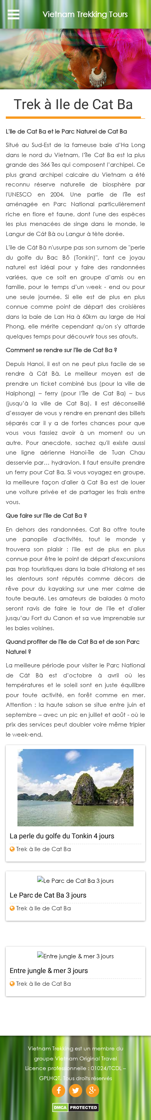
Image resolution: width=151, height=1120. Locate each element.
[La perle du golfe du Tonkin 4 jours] (75, 787)
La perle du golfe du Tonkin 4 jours (62, 836)
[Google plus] (92, 1090)
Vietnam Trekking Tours (85, 14)
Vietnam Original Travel (86, 1058)
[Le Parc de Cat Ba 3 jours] (75, 880)
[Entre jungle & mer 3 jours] (75, 956)
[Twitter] (75, 1090)
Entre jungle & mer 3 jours (49, 970)
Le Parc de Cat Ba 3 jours (48, 895)
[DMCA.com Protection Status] (75, 1105)
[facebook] (58, 1090)
